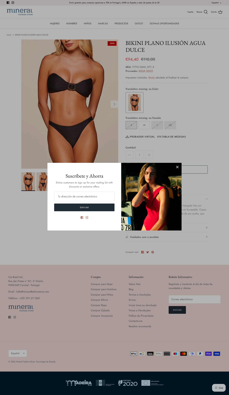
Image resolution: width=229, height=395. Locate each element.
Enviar (84, 207)
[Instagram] (87, 217)
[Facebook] (82, 217)
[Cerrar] (177, 167)
